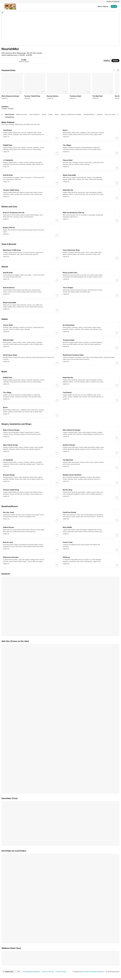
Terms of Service (48, 972)
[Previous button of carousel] (114, 70)
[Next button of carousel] (117, 70)
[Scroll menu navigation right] (117, 114)
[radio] (106, 60)
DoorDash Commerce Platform (93, 972)
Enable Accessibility (113, 1)
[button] (12, 86)
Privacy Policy (61, 972)
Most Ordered (9, 114)
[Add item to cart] (20, 91)
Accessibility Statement (31, 972)
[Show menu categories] (2, 114)
